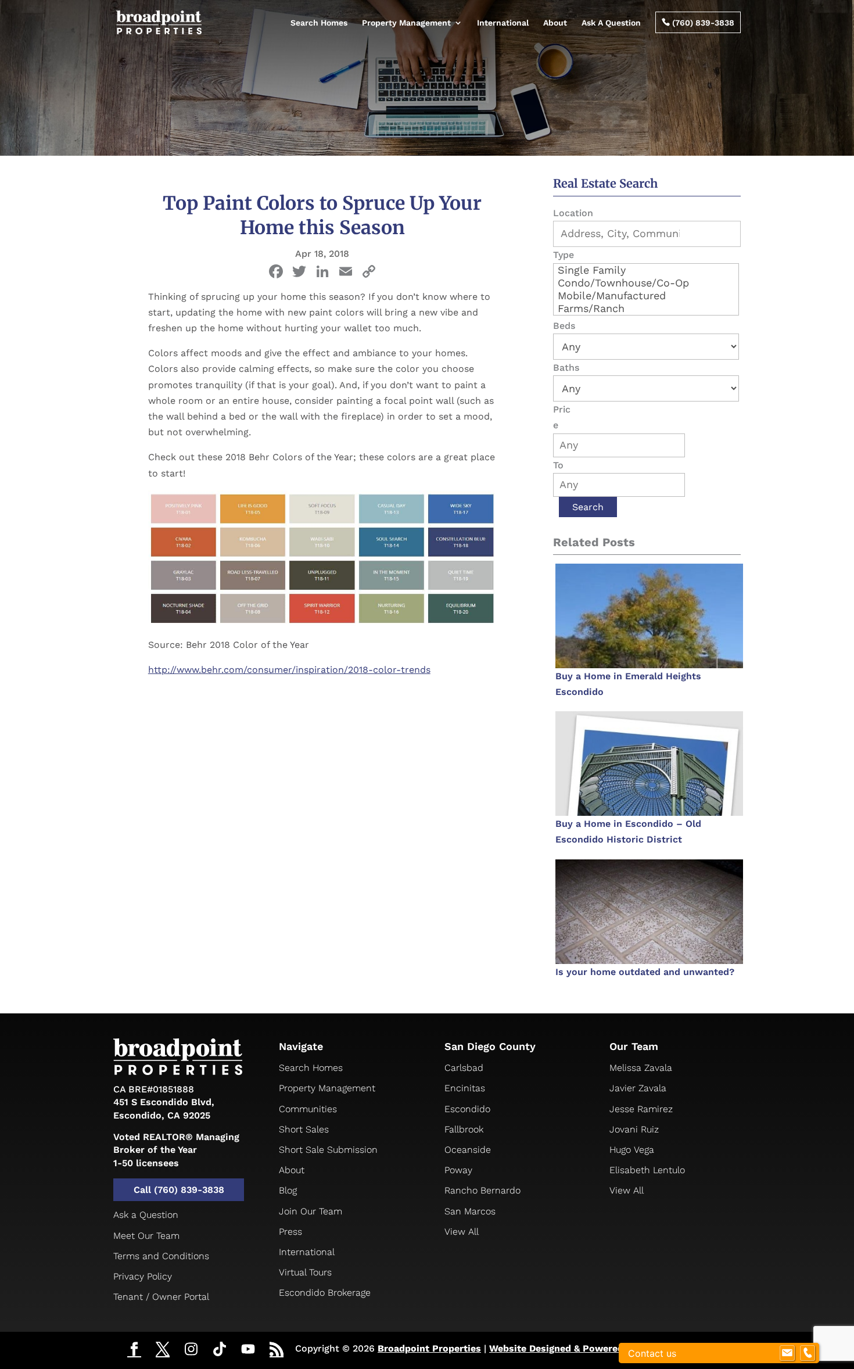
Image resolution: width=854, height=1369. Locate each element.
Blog (288, 1190)
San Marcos (470, 1211)
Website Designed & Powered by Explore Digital (598, 1348)
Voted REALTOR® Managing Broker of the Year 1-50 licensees (176, 1150)
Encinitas (464, 1088)
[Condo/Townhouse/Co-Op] (646, 283)
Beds (564, 325)
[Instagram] (191, 1350)
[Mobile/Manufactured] (646, 295)
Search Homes (318, 22)
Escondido (467, 1108)
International (503, 22)
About (555, 22)
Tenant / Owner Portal (161, 1296)
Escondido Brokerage (325, 1292)
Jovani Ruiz (634, 1129)
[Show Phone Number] (807, 1353)
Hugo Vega (631, 1149)
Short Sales (304, 1129)
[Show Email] (787, 1353)
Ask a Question (145, 1214)
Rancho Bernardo (482, 1190)
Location (573, 212)
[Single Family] (646, 270)
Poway (458, 1170)
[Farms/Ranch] (646, 308)
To (558, 465)
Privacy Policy (142, 1276)
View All (461, 1231)
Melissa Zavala (640, 1067)
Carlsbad (463, 1067)
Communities (308, 1108)
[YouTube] (248, 1350)
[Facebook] (276, 273)
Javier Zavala (637, 1088)
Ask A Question (611, 22)
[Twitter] (163, 1350)
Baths (566, 367)
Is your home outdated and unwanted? (644, 971)
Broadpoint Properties (429, 1348)
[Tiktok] (220, 1350)
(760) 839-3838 (698, 22)
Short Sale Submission (328, 1149)
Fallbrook (463, 1129)
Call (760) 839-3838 (179, 1189)
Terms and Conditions (161, 1256)
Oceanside (467, 1149)
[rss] (277, 1350)
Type (563, 254)
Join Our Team (310, 1211)
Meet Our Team (146, 1235)
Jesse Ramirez (641, 1108)
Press (290, 1231)
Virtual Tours (305, 1272)
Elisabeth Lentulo (647, 1170)
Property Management (406, 22)
